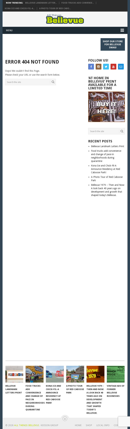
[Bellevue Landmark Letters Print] (14, 374)
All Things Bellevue (26, 425)
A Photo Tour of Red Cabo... (55, 8)
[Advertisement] (66, 45)
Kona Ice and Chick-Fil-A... (20, 8)
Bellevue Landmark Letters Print (107, 146)
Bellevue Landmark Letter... (41, 3)
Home (78, 425)
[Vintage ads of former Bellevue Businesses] (116, 374)
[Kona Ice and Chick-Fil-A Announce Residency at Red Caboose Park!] (55, 374)
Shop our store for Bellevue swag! (113, 44)
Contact (119, 425)
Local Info (103, 425)
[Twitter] (106, 66)
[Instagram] (98, 66)
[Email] (121, 66)
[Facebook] (91, 66)
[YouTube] (113, 66)
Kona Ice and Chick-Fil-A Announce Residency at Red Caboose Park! (105, 169)
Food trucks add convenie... (77, 3)
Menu (9, 30)
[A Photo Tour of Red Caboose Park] (75, 374)
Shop (89, 425)
